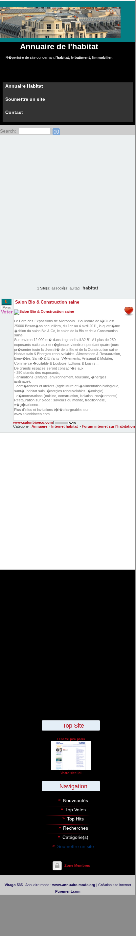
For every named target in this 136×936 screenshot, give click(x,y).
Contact (14, 112)
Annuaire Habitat (24, 86)
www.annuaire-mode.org (73, 885)
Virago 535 (14, 885)
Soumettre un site (25, 99)
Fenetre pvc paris (71, 739)
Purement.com (67, 891)
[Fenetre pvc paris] (71, 769)
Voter (6, 311)
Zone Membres (77, 865)
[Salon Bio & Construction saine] (44, 311)
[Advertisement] (67, 206)
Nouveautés (75, 800)
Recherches (75, 828)
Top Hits (75, 818)
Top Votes (75, 809)
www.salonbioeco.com (33, 422)
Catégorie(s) (75, 837)
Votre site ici (70, 773)
